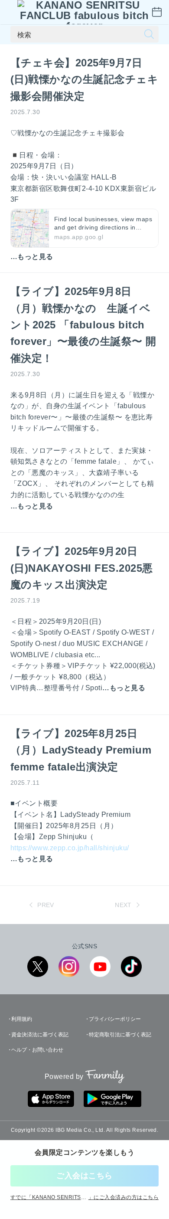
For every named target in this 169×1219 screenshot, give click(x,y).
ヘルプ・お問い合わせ (37, 1050)
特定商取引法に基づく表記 (120, 1035)
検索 (24, 34)
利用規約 (21, 1019)
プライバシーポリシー (115, 1019)
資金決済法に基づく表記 (39, 1035)
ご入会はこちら (84, 1175)
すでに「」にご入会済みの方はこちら (84, 1197)
